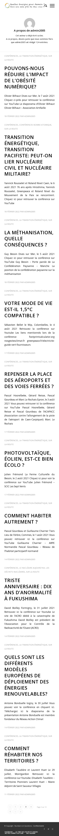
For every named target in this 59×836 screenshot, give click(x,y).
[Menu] (51, 5)
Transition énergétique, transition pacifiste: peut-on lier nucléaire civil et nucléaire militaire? (28, 155)
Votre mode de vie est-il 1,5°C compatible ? (28, 309)
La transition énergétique (33, 56)
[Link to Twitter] (48, 829)
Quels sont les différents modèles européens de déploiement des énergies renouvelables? (26, 675)
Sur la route (11, 128)
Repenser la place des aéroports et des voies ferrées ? (29, 380)
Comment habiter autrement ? (27, 518)
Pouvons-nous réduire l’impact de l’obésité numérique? (26, 77)
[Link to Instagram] (52, 829)
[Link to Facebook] (44, 829)
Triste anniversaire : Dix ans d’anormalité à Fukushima (28, 589)
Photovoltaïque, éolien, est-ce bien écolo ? (28, 459)
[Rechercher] (44, 5)
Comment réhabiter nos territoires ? (23, 754)
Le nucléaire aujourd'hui (32, 568)
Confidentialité (38, 826)
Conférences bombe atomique (35, 124)
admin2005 (29, 116)
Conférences (11, 56)
